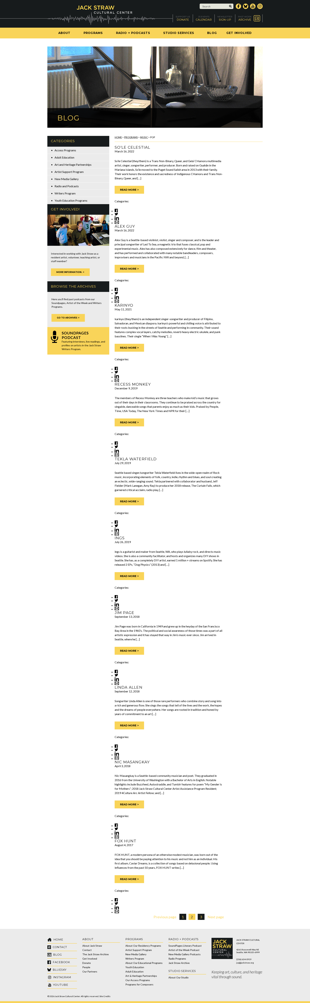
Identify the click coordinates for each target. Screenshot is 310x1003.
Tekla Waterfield (136, 459)
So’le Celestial (132, 147)
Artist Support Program (69, 171)
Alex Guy (125, 226)
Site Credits (105, 996)
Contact (87, 949)
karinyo (124, 305)
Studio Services (178, 33)
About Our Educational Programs (144, 962)
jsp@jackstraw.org (245, 962)
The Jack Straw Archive (95, 954)
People (86, 967)
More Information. (69, 272)
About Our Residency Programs (143, 945)
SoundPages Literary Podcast (185, 945)
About (64, 33)
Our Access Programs (137, 980)
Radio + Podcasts (133, 33)
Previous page (165, 917)
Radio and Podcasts (67, 186)
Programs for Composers (139, 984)
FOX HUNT (125, 841)
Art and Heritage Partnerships (73, 164)
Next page (216, 917)
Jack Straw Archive (179, 962)
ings (120, 538)
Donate (86, 962)
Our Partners (89, 971)
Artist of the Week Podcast (183, 949)
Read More (128, 189)
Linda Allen (128, 687)
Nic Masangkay (132, 762)
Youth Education (134, 967)
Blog (212, 33)
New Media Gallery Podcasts (184, 954)
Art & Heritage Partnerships (141, 975)
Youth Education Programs (71, 200)
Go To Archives (67, 317)
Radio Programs (177, 958)
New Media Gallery (67, 179)
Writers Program (65, 193)
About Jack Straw (92, 945)
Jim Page (124, 612)
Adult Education (64, 157)
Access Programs (65, 150)
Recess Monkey (133, 384)
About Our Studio (178, 977)
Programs (93, 33)
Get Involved (239, 33)
